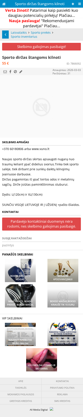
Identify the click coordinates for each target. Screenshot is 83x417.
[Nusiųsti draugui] (5, 71)
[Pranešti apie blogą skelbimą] (15, 71)
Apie (20, 381)
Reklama (62, 394)
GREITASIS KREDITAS (21, 401)
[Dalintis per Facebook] (10, 71)
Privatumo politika (62, 387)
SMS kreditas (62, 401)
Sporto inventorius (24, 37)
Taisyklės (20, 387)
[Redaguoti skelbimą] (21, 71)
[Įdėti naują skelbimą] (73, 4)
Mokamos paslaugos (20, 394)
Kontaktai (62, 381)
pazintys (8, 245)
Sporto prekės (41, 32)
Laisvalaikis (19, 32)
